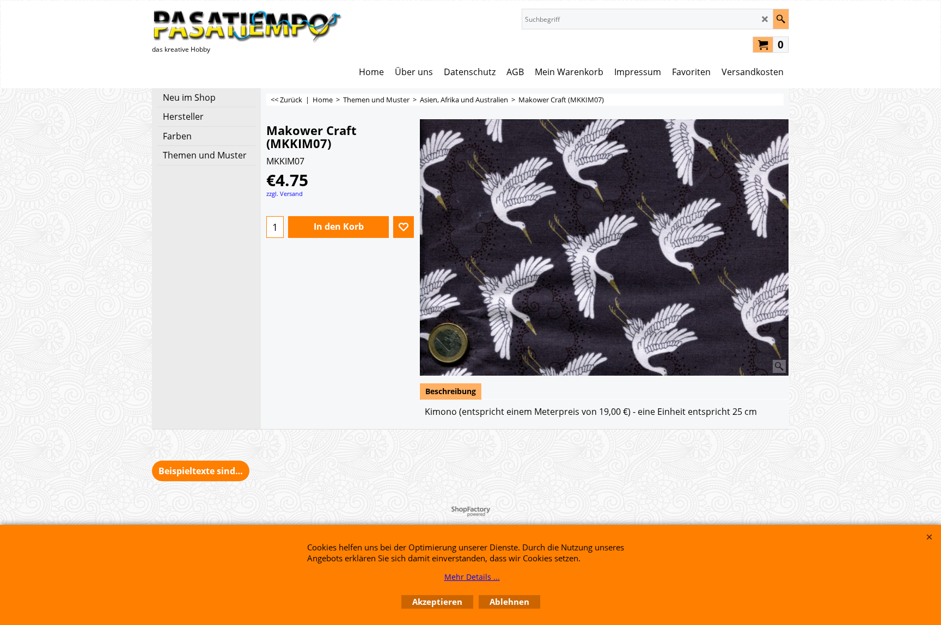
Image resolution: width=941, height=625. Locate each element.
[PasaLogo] (247, 26)
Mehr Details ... (472, 577)
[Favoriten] (403, 227)
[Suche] (781, 19)
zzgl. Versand (284, 193)
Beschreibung (450, 391)
